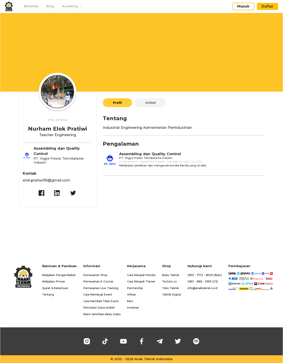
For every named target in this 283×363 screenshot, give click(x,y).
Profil (117, 103)
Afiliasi (131, 294)
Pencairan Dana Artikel (99, 307)
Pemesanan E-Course (98, 281)
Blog (50, 6)
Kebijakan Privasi (53, 281)
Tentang (48, 294)
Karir (130, 301)
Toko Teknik (170, 288)
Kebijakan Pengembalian (59, 275)
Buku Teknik (170, 275)
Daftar (267, 6)
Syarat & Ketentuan (55, 288)
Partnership (135, 288)
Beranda (31, 6)
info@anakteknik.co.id (202, 288)
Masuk (243, 6)
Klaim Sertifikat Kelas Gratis (101, 314)
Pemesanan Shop (95, 275)
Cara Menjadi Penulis (141, 275)
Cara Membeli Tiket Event (101, 301)
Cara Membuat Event (97, 294)
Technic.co (169, 281)
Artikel (150, 103)
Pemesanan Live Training (100, 288)
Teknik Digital (171, 294)
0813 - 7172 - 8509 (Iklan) (204, 275)
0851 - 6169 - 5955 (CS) (202, 281)
